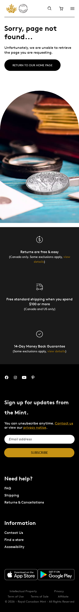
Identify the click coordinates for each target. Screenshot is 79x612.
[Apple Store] (21, 574)
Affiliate (63, 596)
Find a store (14, 540)
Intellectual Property (23, 591)
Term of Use (16, 596)
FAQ (7, 488)
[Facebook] (6, 377)
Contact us (64, 423)
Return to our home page (32, 65)
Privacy (59, 591)
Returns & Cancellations (24, 502)
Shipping (11, 495)
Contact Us (13, 533)
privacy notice (34, 427)
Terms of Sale (39, 596)
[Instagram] (15, 377)
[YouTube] (24, 377)
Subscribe (39, 452)
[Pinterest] (33, 377)
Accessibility (14, 547)
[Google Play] (56, 574)
